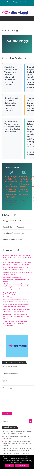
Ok (9, 465)
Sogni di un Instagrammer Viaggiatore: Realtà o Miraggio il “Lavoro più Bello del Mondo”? (17, 257)
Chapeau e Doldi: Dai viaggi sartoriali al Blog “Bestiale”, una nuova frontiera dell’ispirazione (16, 323)
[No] (32, 462)
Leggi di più (21, 465)
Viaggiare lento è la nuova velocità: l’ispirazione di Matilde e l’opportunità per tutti (16, 316)
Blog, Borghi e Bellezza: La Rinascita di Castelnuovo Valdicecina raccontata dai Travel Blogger (11, 186)
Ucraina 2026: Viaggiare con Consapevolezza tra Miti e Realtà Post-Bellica (12, 126)
